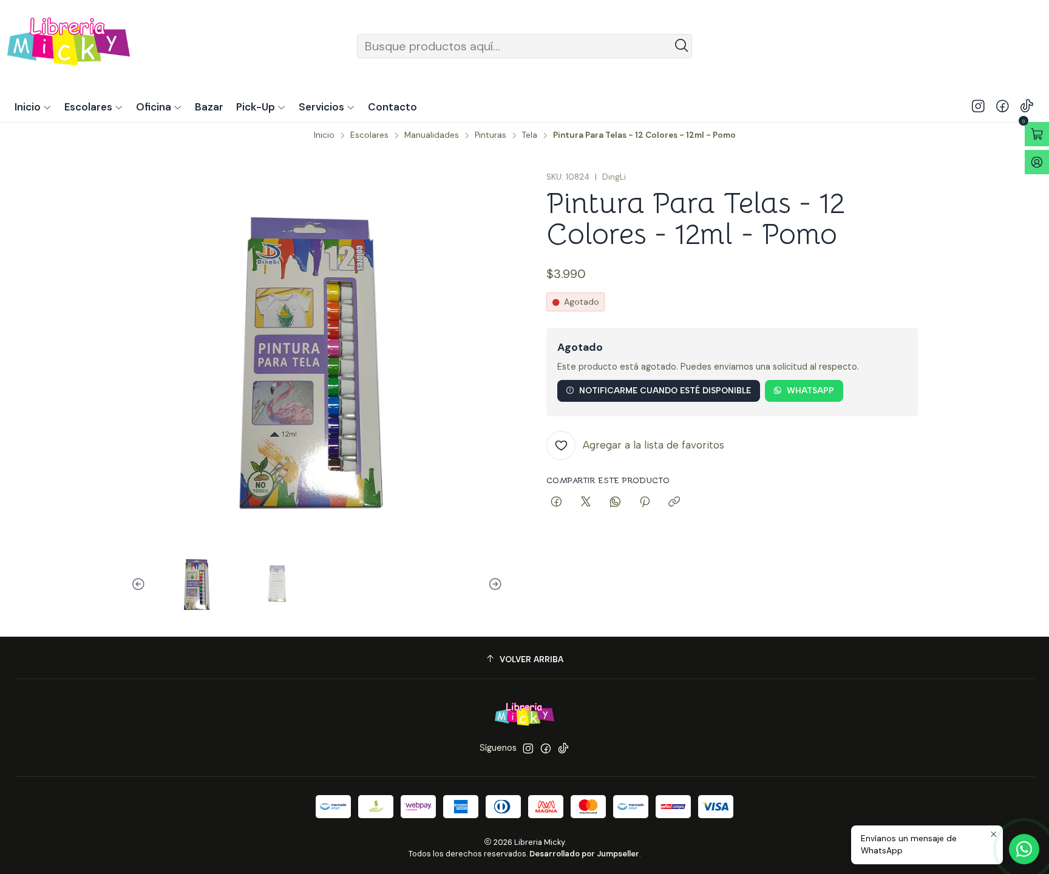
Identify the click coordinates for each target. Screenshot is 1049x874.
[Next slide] (493, 584)
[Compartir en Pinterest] (644, 502)
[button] (261, 107)
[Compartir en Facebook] (556, 502)
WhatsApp (810, 390)
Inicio (324, 135)
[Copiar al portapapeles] (674, 502)
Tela (529, 135)
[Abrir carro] (1037, 134)
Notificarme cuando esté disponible (665, 390)
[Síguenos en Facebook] (1002, 107)
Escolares (369, 135)
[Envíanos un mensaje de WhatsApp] (1024, 849)
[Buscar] (681, 46)
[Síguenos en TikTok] (1026, 107)
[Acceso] (1037, 162)
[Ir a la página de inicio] (68, 46)
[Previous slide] (140, 584)
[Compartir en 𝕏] (585, 502)
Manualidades (431, 135)
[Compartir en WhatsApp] (615, 502)
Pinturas (490, 135)
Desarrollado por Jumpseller (584, 854)
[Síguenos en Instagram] (978, 107)
